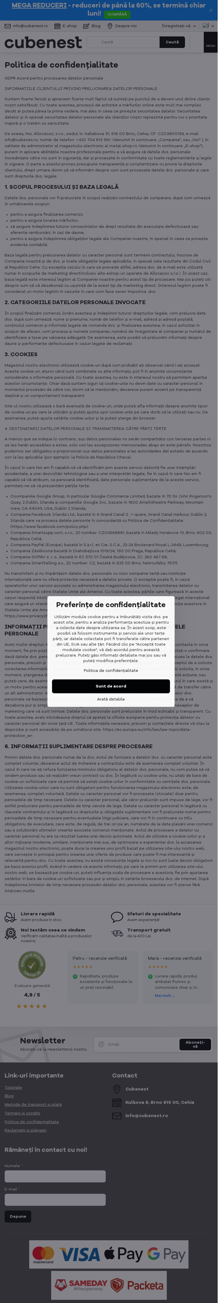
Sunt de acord (111, 686)
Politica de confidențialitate (111, 671)
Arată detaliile (111, 699)
